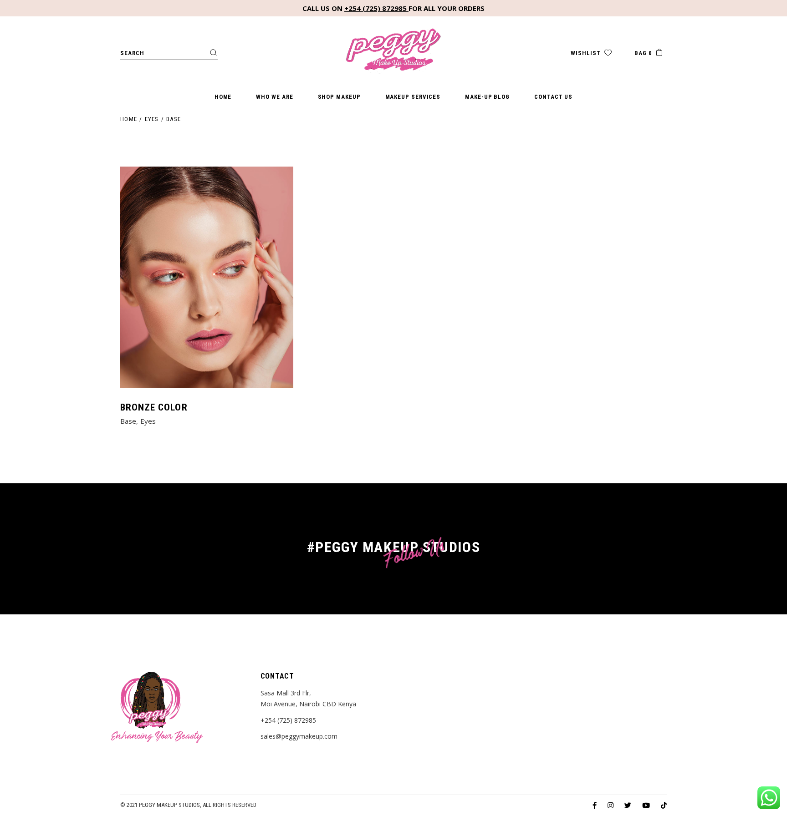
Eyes (148, 421)
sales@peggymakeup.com (299, 736)
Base (128, 421)
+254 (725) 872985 (376, 8)
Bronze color (154, 407)
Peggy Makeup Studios (169, 804)
